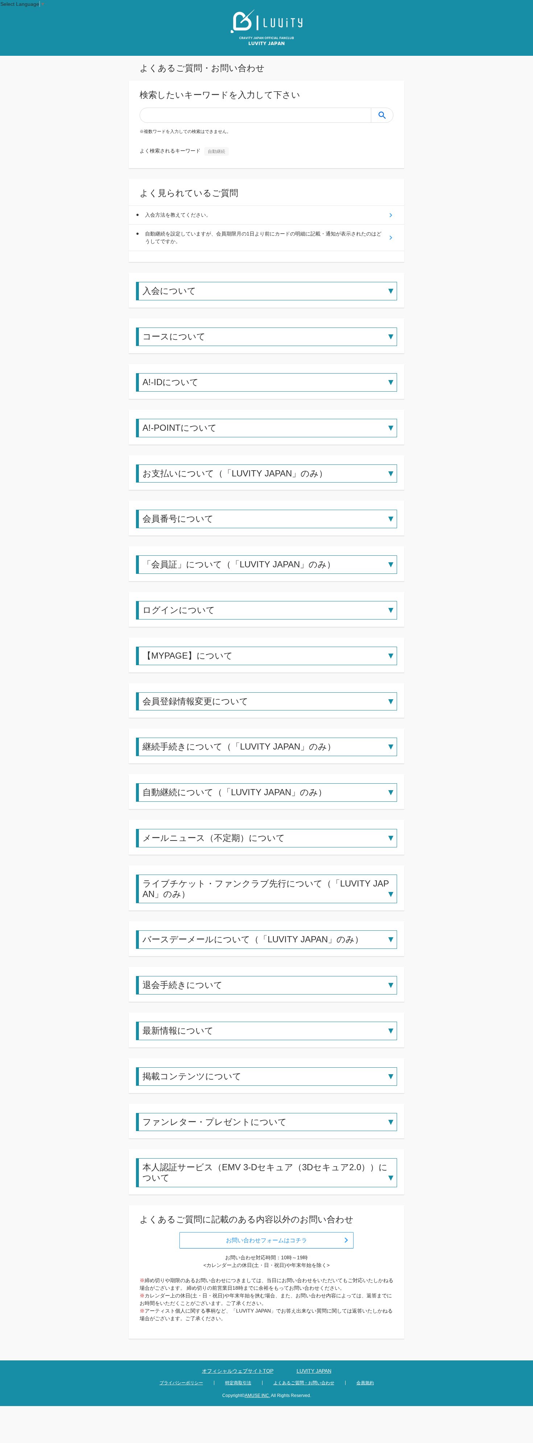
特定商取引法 (238, 1382)
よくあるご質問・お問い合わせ (303, 1382)
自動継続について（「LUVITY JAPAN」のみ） (234, 792)
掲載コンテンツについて (191, 1076)
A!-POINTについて (179, 428)
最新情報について (178, 1030)
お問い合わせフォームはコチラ (266, 1240)
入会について (169, 291)
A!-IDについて (170, 382)
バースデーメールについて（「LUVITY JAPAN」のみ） (252, 939)
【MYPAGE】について (187, 655)
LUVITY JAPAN (314, 1371)
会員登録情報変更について (195, 701)
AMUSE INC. (257, 1395)
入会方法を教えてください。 (178, 215)
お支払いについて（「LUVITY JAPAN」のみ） (234, 473)
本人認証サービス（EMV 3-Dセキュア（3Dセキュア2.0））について (265, 1172)
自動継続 (216, 151)
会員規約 (365, 1382)
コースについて (174, 336)
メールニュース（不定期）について (213, 838)
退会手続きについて (182, 985)
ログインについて (178, 610)
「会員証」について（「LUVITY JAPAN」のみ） (238, 564)
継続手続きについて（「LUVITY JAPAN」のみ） (239, 746)
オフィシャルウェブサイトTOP (237, 1371)
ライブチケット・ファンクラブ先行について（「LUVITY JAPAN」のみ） (265, 889)
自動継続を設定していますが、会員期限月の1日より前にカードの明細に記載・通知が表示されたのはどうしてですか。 (263, 237)
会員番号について (178, 519)
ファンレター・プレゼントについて (214, 1122)
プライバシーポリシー (181, 1382)
